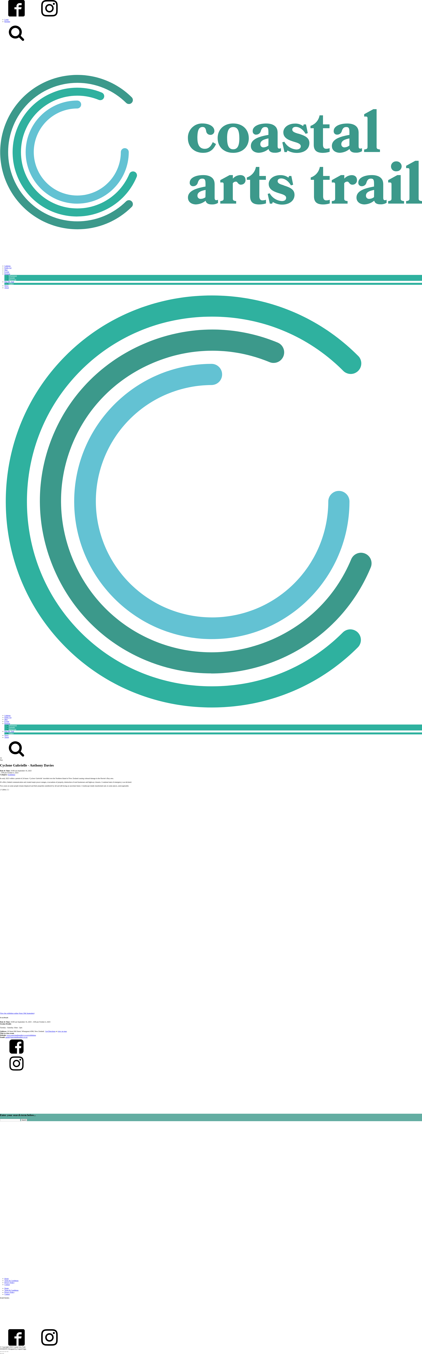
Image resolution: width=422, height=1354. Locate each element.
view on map (62, 1031)
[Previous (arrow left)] (1, 1353)
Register (7, 22)
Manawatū (12, 280)
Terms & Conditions (11, 1281)
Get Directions (50, 1031)
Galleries (7, 266)
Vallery (11, 284)
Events (6, 272)
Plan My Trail (9, 282)
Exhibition (11, 775)
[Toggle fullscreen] (3, 1351)
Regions (7, 274)
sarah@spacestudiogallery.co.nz (16, 1037)
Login (6, 20)
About (6, 288)
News (6, 286)
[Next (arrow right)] (3, 1353)
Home (6, 1279)
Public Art (7, 268)
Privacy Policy (9, 1283)
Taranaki (12, 278)
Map (6, 270)
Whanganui (13, 276)
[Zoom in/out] (1, 1351)
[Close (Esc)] (7, 1351)
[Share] (5, 1351)
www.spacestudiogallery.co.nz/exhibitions (21, 1035)
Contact (7, 1285)
